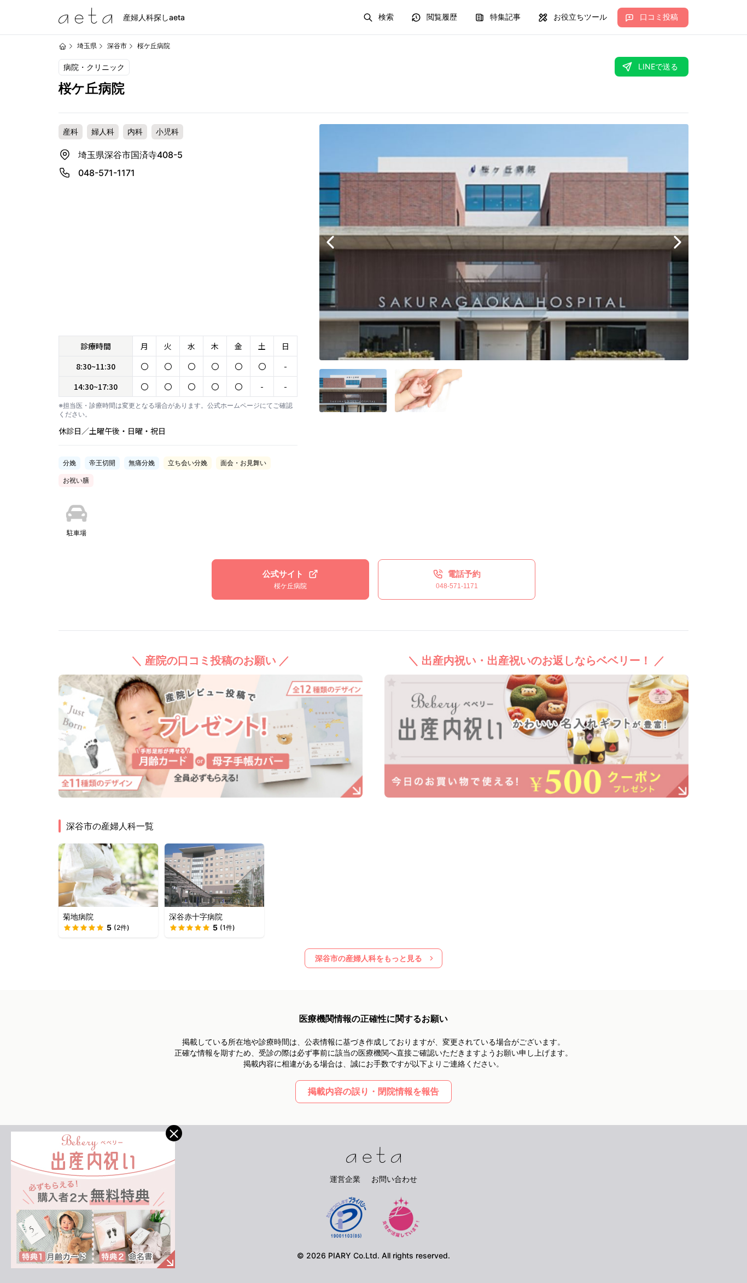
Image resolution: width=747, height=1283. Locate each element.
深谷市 (117, 46)
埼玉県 (87, 46)
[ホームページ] (63, 46)
